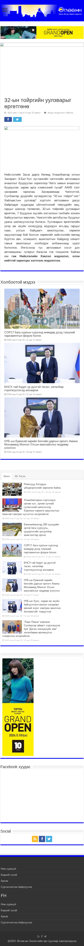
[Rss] (35, 839)
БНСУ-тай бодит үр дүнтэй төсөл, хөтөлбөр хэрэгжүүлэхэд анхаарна (33, 388)
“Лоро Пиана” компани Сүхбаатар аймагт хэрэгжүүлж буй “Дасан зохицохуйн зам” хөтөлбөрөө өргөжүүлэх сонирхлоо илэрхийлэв (31, 628)
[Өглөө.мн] (42, 10)
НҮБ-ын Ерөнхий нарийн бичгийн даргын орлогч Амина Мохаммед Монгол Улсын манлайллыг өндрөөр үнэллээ (41, 444)
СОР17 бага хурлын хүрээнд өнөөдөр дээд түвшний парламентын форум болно (39, 334)
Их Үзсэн (20, 476)
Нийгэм (69, 113)
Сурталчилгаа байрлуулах (16, 886)
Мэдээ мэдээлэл (56, 113)
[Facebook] (42, 839)
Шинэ (7, 476)
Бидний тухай (9, 874)
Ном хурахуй (8, 868)
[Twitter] (49, 839)
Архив (4, 880)
